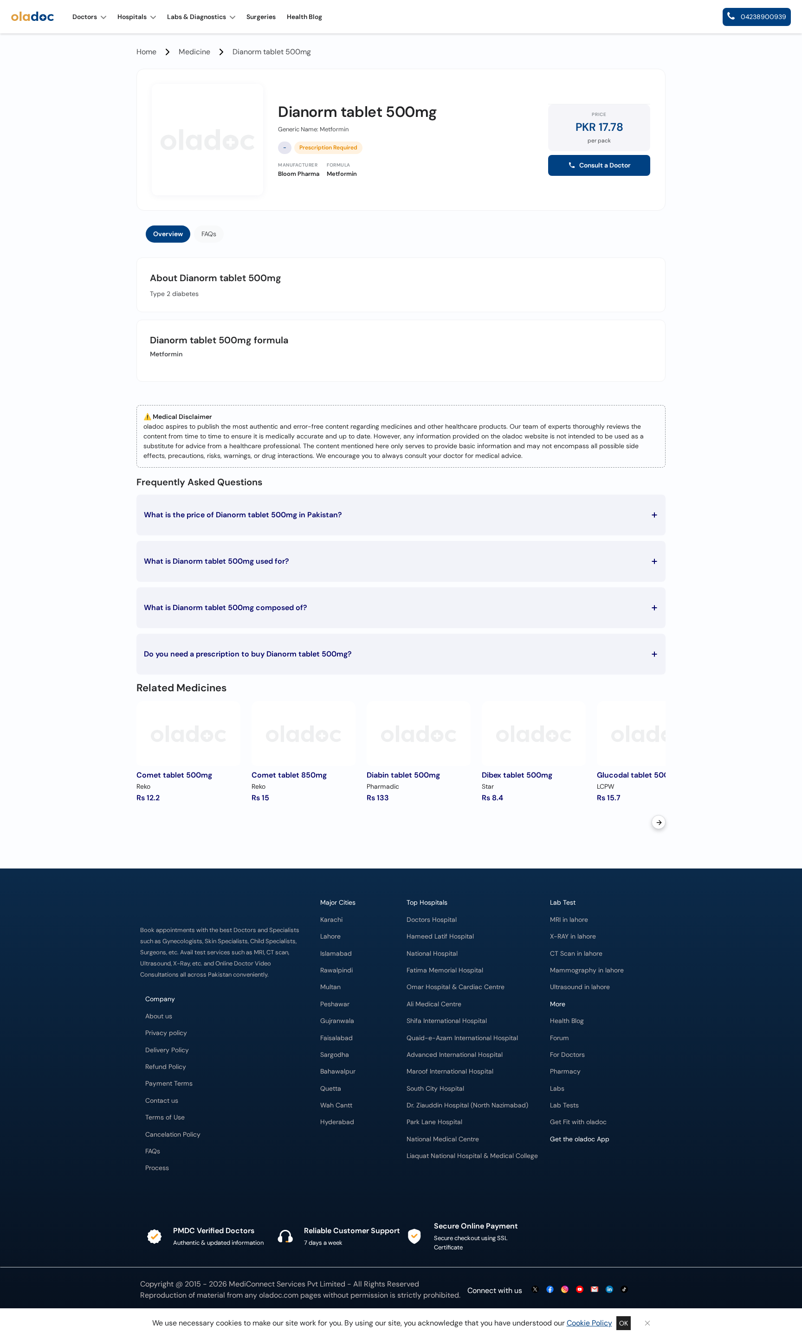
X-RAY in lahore (573, 936)
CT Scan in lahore (576, 954)
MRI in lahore (569, 920)
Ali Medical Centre (434, 1004)
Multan (330, 987)
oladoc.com (278, 1295)
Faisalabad (336, 1038)
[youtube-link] (579, 1290)
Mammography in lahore (587, 970)
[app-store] (592, 1175)
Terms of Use (165, 1117)
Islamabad (336, 954)
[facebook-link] (550, 1290)
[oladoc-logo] (32, 17)
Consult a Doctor (605, 165)
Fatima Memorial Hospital (445, 970)
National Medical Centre (443, 1139)
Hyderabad (337, 1122)
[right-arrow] (659, 822)
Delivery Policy (167, 1050)
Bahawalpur (338, 1071)
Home (146, 52)
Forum (559, 1038)
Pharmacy (565, 1071)
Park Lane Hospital (434, 1122)
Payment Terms (169, 1083)
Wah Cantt (336, 1105)
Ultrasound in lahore (580, 987)
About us (158, 1016)
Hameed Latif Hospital (440, 936)
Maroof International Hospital (450, 1071)
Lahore (330, 936)
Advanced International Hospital (455, 1055)
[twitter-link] (535, 1290)
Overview (168, 234)
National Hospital (432, 954)
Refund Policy (165, 1067)
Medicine (194, 52)
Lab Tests (564, 1105)
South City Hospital (435, 1089)
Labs (557, 1089)
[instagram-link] (564, 1290)
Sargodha (334, 1055)
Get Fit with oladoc (578, 1122)
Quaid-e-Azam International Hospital (462, 1038)
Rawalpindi (336, 970)
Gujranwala (337, 1021)
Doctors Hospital (432, 920)
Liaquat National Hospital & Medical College (472, 1156)
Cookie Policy (589, 1323)
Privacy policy (166, 1033)
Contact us (161, 1101)
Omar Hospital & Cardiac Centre (455, 987)
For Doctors (567, 1055)
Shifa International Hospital (447, 1021)
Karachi (331, 920)
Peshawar (334, 1004)
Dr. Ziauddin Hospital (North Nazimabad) (467, 1105)
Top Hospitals (427, 903)
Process (157, 1168)
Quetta (330, 1089)
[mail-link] (594, 1290)
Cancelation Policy (172, 1135)
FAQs (208, 234)
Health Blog (567, 1021)
